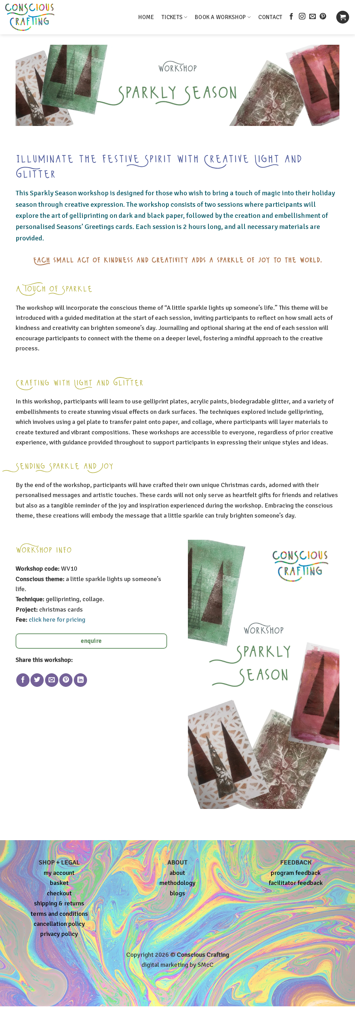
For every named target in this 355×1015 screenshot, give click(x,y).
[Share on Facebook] (22, 679)
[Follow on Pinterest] (323, 16)
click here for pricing (57, 619)
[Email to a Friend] (51, 679)
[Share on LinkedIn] (80, 679)
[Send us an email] (312, 16)
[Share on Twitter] (37, 679)
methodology (177, 883)
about (177, 873)
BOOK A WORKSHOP (220, 17)
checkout (59, 893)
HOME (146, 17)
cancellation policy (59, 924)
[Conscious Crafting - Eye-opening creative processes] (41, 17)
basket (59, 883)
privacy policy (59, 934)
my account (59, 873)
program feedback (296, 873)
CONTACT (270, 17)
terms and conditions (59, 914)
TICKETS (172, 17)
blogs (177, 893)
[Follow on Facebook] (291, 16)
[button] (342, 17)
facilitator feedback (296, 883)
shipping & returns (59, 903)
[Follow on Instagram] (302, 16)
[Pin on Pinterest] (65, 679)
